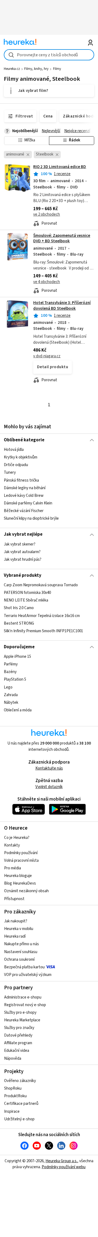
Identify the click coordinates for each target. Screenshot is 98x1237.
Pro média (12, 868)
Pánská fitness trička (21, 480)
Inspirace (12, 1111)
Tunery (10, 473)
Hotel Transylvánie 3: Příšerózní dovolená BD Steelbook (62, 305)
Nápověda (12, 1058)
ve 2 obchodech (46, 214)
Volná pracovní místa (21, 860)
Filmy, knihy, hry (36, 68)
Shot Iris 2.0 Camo (19, 608)
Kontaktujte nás (49, 768)
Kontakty (12, 845)
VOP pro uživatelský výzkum (27, 975)
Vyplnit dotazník (49, 787)
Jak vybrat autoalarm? (22, 552)
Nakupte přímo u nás (21, 944)
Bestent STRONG (19, 623)
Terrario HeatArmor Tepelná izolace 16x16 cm (42, 616)
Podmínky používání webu (63, 1167)
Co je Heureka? (16, 838)
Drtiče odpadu (16, 465)
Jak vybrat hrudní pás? (22, 559)
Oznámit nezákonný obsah (26, 891)
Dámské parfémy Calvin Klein (28, 503)
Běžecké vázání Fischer (24, 511)
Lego (8, 687)
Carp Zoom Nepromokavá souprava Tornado (41, 585)
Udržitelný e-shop (19, 1119)
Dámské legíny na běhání (24, 488)
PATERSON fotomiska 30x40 (27, 593)
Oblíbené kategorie (24, 440)
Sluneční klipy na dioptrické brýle (31, 518)
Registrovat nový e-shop (25, 1005)
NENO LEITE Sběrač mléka (26, 600)
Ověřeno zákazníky (20, 1081)
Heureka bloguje (18, 876)
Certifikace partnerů (21, 1103)
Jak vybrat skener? (19, 544)
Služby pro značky (19, 1028)
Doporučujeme (19, 647)
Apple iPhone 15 (17, 656)
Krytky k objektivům (20, 457)
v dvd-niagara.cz (46, 356)
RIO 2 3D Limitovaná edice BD (59, 167)
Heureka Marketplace (22, 1020)
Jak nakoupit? (15, 921)
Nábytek (11, 702)
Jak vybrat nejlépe (23, 534)
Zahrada (11, 695)
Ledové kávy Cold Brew (24, 495)
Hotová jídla (14, 449)
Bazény (10, 672)
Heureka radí (15, 936)
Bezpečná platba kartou (24, 967)
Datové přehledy (18, 1035)
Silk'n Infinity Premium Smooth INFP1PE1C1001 (43, 631)
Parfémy (11, 664)
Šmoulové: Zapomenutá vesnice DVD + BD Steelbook (61, 238)
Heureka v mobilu (18, 929)
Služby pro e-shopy (20, 1012)
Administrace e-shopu (22, 997)
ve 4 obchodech (46, 282)
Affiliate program (18, 1043)
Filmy (57, 68)
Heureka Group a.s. (61, 1161)
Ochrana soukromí (19, 959)
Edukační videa (16, 1050)
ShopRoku (13, 1088)
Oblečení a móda (18, 710)
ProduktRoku (15, 1096)
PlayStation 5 (15, 680)
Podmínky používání (21, 853)
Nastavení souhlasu (20, 952)
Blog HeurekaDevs (20, 883)
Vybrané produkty (22, 575)
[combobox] (49, 54)
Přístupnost (14, 899)
